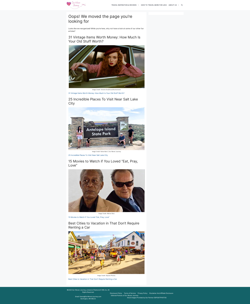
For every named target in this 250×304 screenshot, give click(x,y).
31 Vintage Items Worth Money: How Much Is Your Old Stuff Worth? (96, 93)
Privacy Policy (142, 293)
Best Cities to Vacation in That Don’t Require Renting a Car (92, 279)
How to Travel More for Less (154, 5)
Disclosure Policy (116, 293)
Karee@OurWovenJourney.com (90, 296)
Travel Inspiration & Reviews (124, 5)
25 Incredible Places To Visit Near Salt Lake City (88, 155)
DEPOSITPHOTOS (160, 298)
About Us (173, 5)
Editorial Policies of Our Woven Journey (124, 295)
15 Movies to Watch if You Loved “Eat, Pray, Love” (88, 217)
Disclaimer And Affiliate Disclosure (161, 293)
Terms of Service (130, 293)
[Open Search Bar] (182, 5)
